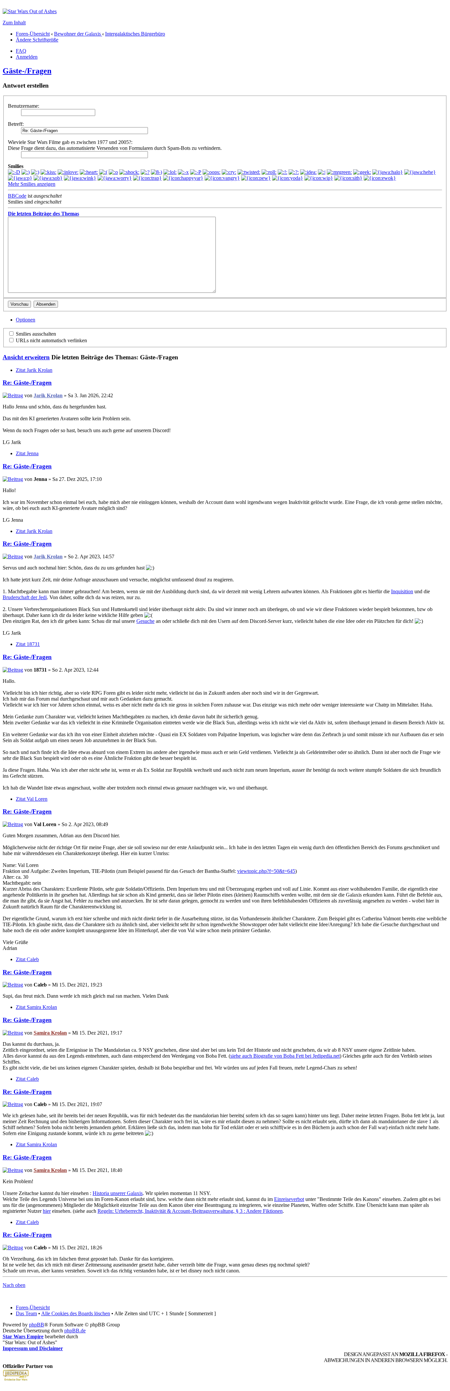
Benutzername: (23, 106)
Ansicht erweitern (26, 357)
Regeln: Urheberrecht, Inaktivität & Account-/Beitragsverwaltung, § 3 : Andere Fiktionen (190, 1211)
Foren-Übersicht (33, 34)
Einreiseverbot (289, 1199)
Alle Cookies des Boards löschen (75, 1313)
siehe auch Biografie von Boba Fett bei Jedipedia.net (285, 1056)
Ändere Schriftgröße (37, 39)
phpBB (36, 1324)
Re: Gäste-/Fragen (27, 382)
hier (47, 1211)
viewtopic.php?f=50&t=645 (266, 871)
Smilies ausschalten (35, 334)
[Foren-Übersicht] (30, 11)
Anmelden (27, 57)
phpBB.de (75, 1330)
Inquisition (402, 591)
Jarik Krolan (48, 395)
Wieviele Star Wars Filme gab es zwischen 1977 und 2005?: (70, 142)
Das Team (26, 1313)
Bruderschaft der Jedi (25, 597)
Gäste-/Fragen (27, 71)
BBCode (17, 196)
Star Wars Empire (23, 1336)
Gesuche (145, 621)
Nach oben (14, 1285)
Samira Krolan (50, 1033)
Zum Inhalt (14, 22)
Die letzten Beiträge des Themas (43, 213)
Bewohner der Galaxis (78, 34)
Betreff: (16, 124)
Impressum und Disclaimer (33, 1348)
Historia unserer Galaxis (118, 1193)
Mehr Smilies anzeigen (31, 184)
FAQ (21, 51)
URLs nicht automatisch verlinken (50, 340)
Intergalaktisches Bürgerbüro (135, 34)
